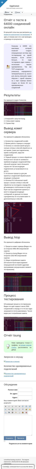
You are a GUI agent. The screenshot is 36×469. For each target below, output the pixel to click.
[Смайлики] (29, 409)
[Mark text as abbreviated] (9, 412)
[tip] (19, 412)
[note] (16, 412)
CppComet (14, 6)
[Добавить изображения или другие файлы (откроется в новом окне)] (26, 409)
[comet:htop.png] (18, 282)
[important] (23, 412)
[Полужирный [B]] (5, 406)
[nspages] (12, 412)
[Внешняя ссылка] (12, 409)
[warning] (26, 412)
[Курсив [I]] (9, 406)
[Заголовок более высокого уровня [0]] (29, 406)
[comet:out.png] (18, 218)
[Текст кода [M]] (16, 406)
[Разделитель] (23, 409)
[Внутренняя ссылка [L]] (9, 409)
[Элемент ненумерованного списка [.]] (19, 409)
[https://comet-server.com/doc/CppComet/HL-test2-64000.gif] (18, 330)
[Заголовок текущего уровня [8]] (23, 406)
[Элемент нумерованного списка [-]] (16, 409)
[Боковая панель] (2, 2)
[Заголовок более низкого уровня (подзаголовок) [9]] (26, 406)
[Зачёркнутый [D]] (19, 406)
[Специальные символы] (5, 412)
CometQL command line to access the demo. (18, 467)
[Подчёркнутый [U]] (12, 406)
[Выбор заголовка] (5, 409)
